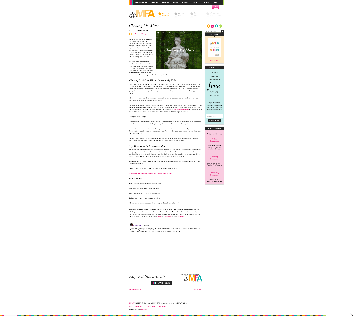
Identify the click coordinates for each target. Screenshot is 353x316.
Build (197, 13)
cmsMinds (144, 309)
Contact (205, 2)
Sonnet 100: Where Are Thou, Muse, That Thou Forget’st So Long (150, 173)
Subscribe (214, 120)
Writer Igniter (141, 2)
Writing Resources (214, 140)
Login (215, 2)
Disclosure (162, 306)
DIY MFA (132, 303)
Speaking (166, 2)
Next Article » (198, 289)
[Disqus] (165, 245)
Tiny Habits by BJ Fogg (181, 109)
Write (165, 13)
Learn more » (214, 60)
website (181, 216)
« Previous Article (135, 289)
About (195, 2)
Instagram (168, 216)
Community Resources (214, 174)
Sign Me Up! (342, 312)
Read (181, 13)
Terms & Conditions (135, 306)
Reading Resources (214, 158)
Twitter (159, 216)
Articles (154, 2)
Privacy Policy (150, 306)
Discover (215, 13)
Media (175, 2)
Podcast (185, 2)
